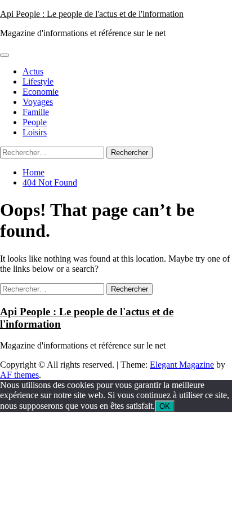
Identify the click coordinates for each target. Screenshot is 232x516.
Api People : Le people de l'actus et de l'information (92, 14)
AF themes (19, 375)
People (35, 122)
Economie (41, 91)
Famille (36, 112)
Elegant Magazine (182, 364)
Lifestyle (38, 81)
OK (164, 406)
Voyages (38, 102)
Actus (33, 71)
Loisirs (35, 132)
